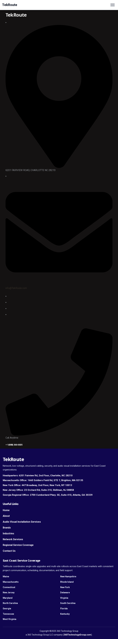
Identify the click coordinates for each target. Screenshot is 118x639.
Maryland (7, 598)
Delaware (65, 592)
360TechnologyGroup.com (77, 634)
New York (65, 587)
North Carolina (10, 603)
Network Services (13, 539)
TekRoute (9, 5)
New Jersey (8, 592)
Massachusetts (11, 582)
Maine (6, 576)
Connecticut (9, 587)
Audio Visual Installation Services (22, 521)
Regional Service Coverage (18, 545)
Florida (64, 608)
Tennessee (8, 614)
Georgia (7, 608)
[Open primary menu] (112, 5)
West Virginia (9, 619)
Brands (7, 527)
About (6, 515)
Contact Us (9, 550)
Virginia (64, 598)
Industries (8, 533)
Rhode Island (67, 582)
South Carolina (67, 603)
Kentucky (65, 614)
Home (6, 510)
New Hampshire (68, 576)
